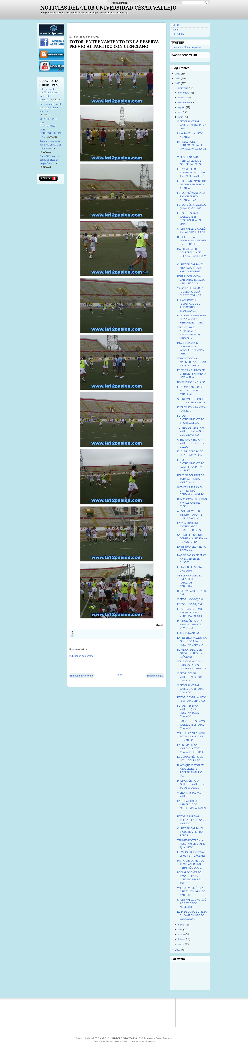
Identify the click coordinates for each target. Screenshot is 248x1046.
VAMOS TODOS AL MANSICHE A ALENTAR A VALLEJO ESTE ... (191, 362)
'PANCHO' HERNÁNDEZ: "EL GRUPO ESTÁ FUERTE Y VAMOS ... (190, 292)
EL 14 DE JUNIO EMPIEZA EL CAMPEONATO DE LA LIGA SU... (191, 915)
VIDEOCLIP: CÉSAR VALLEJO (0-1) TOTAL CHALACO (190, 689)
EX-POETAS (178, 34)
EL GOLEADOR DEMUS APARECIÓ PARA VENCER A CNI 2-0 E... (191, 613)
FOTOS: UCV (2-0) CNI (189, 604)
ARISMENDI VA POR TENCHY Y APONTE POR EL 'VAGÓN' (189, 515)
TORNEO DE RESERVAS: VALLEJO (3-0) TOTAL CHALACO (191, 725)
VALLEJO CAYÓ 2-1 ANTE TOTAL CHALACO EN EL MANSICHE (191, 737)
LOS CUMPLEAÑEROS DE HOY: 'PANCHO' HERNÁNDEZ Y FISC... (191, 319)
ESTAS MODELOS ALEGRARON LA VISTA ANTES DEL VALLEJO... (191, 173)
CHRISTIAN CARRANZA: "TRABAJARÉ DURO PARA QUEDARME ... (190, 268)
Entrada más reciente (81, 675)
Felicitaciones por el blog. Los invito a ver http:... (50, 108)
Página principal (119, 3)
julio (180, 112)
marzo (181, 934)
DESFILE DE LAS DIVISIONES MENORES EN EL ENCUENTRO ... (191, 241)
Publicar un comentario (81, 656)
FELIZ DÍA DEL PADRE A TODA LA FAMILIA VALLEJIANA (190, 479)
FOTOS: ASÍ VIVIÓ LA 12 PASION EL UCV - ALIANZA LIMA (191, 196)
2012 (177, 73)
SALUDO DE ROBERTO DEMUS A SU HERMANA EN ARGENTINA (192, 538)
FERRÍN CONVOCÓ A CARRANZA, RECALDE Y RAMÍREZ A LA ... (191, 280)
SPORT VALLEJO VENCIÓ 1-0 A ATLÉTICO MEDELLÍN (191, 903)
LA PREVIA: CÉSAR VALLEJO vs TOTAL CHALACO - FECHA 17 (190, 749)
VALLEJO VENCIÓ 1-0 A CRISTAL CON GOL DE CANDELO (191, 891)
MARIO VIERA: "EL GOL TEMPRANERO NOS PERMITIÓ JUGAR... (190, 864)
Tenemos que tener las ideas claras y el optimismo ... (50, 145)
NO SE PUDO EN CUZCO (191, 382)
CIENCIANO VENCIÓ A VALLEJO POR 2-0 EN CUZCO (190, 443)
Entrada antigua (155, 675)
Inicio (120, 674)
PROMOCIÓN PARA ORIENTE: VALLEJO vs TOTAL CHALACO (191, 784)
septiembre (184, 102)
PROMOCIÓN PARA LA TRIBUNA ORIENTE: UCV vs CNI (189, 624)
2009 (177, 950)
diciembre (183, 88)
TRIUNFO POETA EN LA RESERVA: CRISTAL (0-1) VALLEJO (191, 844)
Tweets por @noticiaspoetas (186, 47)
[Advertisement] (111, 665)
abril (180, 929)
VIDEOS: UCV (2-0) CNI (190, 599)
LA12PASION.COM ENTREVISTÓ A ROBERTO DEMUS (189, 527)
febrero (181, 939)
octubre (182, 97)
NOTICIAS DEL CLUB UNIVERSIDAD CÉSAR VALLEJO (108, 8)
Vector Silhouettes (147, 1041)
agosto (181, 107)
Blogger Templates (164, 1038)
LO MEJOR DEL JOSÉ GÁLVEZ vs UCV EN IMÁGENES (189, 653)
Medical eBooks (122, 1041)
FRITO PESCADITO (188, 633)
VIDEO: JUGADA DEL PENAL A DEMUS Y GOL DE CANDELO (189, 161)
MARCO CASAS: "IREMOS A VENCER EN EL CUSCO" (192, 559)
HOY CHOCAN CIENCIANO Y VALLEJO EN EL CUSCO (192, 503)
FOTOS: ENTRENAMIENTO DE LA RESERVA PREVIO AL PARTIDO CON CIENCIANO (114, 44)
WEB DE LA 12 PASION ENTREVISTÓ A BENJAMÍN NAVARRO (190, 491)
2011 (177, 78)
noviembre (183, 92)
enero (181, 944)
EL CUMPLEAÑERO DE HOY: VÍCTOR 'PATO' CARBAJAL (190, 391)
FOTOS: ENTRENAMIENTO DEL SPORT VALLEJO (191, 419)
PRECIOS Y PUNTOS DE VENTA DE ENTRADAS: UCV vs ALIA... (191, 374)
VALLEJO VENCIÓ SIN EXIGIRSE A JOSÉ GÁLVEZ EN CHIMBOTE (191, 665)
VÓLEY (176, 29)
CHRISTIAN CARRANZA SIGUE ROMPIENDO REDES (190, 832)
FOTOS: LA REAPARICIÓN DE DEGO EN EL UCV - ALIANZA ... (191, 185)
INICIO (175, 25)
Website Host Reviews (103, 1041)
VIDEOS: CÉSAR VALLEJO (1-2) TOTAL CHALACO (190, 677)
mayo (181, 924)
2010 (177, 83)
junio (180, 117)
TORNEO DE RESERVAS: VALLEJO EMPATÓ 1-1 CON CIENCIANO (191, 431)
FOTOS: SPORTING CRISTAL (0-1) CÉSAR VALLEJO (190, 820)
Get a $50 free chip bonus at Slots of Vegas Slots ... (50, 160)
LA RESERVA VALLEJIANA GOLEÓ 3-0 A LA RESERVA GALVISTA (191, 641)
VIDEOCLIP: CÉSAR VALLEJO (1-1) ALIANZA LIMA (191, 125)
